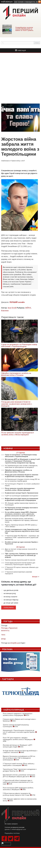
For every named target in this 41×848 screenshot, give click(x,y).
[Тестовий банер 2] (20, 693)
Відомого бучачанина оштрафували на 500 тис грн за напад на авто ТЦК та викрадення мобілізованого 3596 (19, 758)
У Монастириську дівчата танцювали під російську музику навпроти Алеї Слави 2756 (19, 794)
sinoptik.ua (14, 643)
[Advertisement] (20, 78)
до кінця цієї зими (11, 603)
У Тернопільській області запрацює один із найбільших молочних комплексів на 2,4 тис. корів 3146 (18, 782)
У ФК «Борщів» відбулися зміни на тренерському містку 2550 (20, 799)
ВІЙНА (28, 308)
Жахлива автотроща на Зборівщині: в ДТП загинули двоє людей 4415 (17, 746)
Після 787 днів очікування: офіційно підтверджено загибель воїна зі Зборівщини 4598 (18, 739)
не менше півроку (11, 600)
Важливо (5, 310)
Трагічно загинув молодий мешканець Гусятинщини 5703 (16, 725)
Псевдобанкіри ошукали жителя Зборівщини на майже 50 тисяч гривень (24, 28)
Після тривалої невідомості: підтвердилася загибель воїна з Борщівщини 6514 (17, 714)
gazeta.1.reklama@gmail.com (15, 829)
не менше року (10, 593)
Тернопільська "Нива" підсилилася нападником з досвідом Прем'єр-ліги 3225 (19, 770)
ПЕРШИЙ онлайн (17, 302)
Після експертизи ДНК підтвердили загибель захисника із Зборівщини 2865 (18, 788)
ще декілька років (11, 590)
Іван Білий (12, 308)
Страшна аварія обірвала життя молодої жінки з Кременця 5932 (19, 720)
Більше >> (35, 576)
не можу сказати (10, 597)
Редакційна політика (12, 833)
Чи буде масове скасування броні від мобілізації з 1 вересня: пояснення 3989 (20, 751)
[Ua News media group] (20, 663)
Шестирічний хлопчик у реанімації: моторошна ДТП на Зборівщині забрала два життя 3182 (19, 775)
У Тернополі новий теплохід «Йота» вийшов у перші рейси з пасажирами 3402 (18, 764)
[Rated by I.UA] (6, 843)
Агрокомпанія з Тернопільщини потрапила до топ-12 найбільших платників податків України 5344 (19, 732)
